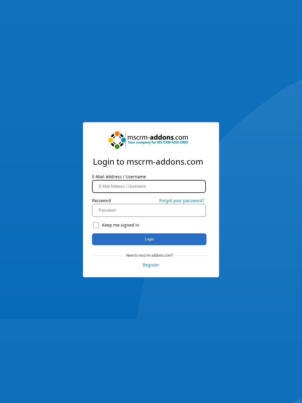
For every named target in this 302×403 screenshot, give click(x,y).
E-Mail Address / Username (119, 176)
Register (151, 265)
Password (101, 200)
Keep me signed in (120, 225)
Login (149, 239)
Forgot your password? (181, 200)
